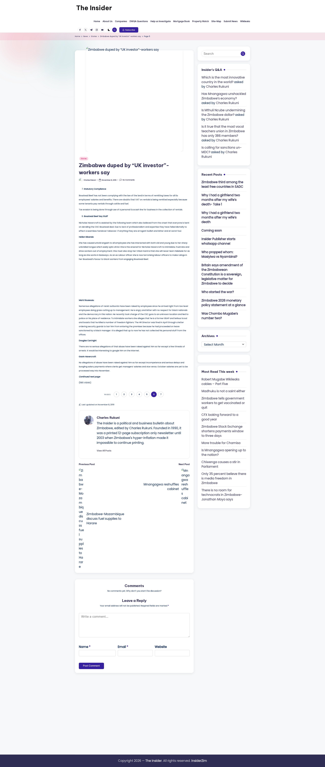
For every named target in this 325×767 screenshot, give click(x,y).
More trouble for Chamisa (220, 443)
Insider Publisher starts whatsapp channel (218, 241)
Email (123, 647)
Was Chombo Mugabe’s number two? (219, 315)
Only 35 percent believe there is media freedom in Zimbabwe (223, 478)
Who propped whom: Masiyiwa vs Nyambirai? (219, 254)
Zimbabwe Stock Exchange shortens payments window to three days (222, 431)
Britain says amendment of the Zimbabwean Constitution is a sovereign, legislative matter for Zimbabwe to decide (222, 274)
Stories (84, 158)
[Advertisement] (98, 279)
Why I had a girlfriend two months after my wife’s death (220, 217)
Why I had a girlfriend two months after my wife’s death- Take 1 (220, 199)
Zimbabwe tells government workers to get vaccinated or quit (223, 402)
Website (161, 647)
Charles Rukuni (108, 418)
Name (85, 647)
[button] (128, 30)
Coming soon (211, 230)
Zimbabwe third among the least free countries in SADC (222, 184)
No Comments (129, 180)
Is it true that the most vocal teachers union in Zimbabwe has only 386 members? (223, 131)
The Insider (94, 8)
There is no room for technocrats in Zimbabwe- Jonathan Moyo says (221, 494)
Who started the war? (217, 292)
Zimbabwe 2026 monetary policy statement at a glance (223, 302)
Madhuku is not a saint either (223, 391)
